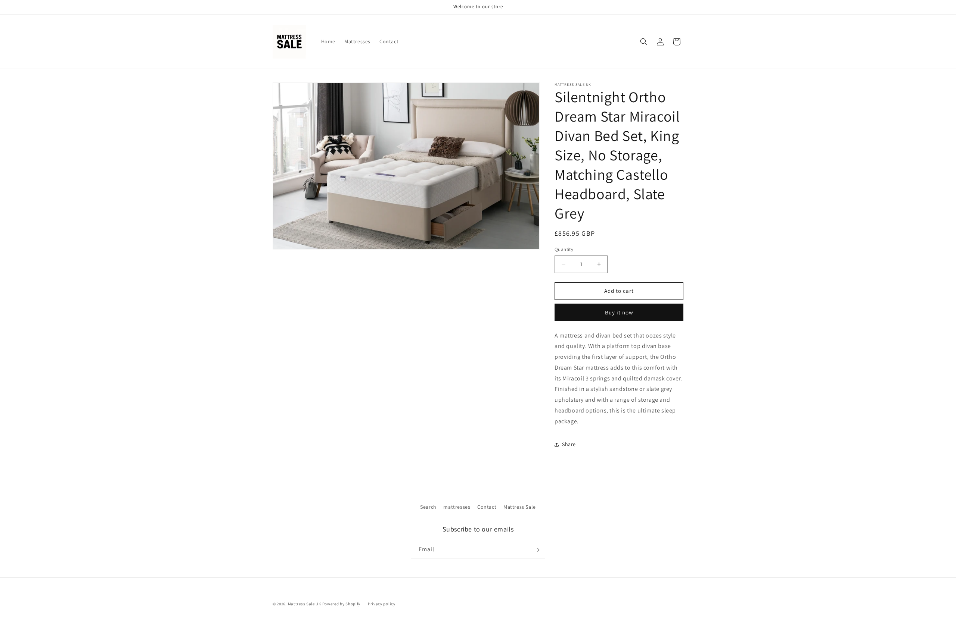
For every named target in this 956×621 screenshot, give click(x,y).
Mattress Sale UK (304, 603)
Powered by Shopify (341, 603)
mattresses (456, 507)
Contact (486, 507)
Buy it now (619, 312)
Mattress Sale (519, 507)
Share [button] (569, 444)
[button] (644, 42)
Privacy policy (381, 603)
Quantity (564, 249)
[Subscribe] (536, 550)
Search (428, 507)
